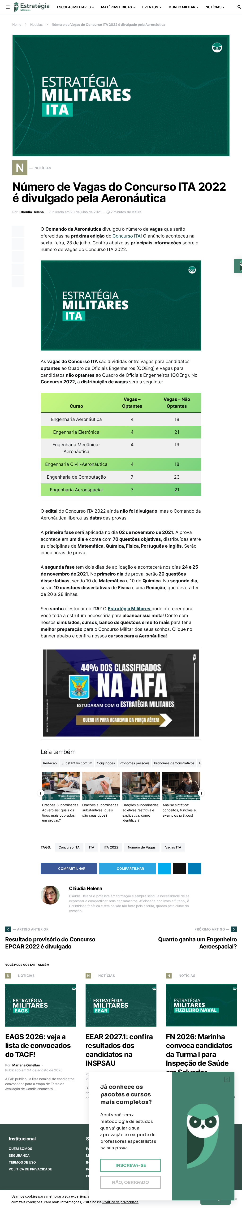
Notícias (36, 24)
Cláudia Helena (31, 212)
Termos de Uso (22, 1162)
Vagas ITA (173, 847)
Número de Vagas (142, 847)
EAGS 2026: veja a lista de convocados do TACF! (38, 1045)
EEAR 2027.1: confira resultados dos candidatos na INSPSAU (119, 1050)
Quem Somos (20, 1149)
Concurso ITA (126, 236)
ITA (91, 847)
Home (16, 24)
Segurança (19, 1155)
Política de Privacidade (30, 1169)
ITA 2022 (111, 847)
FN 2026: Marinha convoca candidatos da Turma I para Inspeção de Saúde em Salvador (199, 1054)
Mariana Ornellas (26, 1065)
